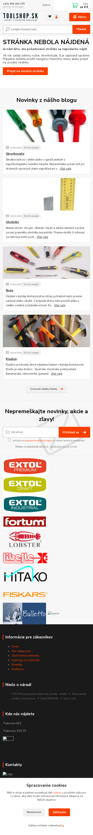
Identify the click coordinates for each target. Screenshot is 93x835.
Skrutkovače (15, 154)
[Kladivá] (46, 331)
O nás (15, 647)
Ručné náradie (31, 147)
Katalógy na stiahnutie (25, 660)
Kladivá (11, 359)
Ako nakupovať (21, 651)
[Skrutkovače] (46, 126)
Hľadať (81, 29)
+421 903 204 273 (14, 3)
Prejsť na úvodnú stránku (25, 71)
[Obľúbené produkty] (49, 16)
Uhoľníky (12, 222)
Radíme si (17, 669)
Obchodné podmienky (25, 656)
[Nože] (46, 262)
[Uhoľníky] (46, 194)
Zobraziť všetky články (43, 389)
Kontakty (16, 665)
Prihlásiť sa (71, 432)
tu (63, 825)
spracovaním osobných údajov (38, 440)
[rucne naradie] (8, 741)
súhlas (57, 792)
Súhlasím (59, 812)
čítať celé (65, 169)
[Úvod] (21, 17)
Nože (9, 290)
